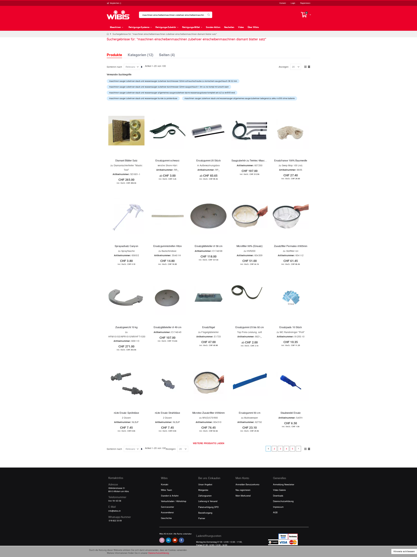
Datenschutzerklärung (283, 501)
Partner (201, 518)
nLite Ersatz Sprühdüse (126, 412)
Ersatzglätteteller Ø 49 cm (167, 327)
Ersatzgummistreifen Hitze (167, 246)
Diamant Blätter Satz (126, 160)
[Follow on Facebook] (181, 540)
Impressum (278, 506)
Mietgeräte (203, 489)
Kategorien (140, 53)
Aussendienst (167, 512)
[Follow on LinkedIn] (168, 540)
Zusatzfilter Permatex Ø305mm (290, 246)
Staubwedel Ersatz (290, 412)
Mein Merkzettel (243, 495)
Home (108, 34)
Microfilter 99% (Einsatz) (250, 246)
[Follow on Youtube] (175, 540)
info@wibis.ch (114, 510)
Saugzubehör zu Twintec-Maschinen (250, 160)
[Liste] (309, 67)
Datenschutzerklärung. (158, 552)
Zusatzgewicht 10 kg (126, 327)
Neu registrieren (243, 489)
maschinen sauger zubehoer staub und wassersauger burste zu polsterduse (143, 98)
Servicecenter (167, 506)
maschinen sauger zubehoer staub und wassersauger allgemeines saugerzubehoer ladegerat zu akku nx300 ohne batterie (240, 98)
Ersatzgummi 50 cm (249, 412)
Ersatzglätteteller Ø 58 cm (209, 246)
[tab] (117, 52)
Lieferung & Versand (207, 501)
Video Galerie (279, 489)
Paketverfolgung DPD (208, 507)
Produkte (114, 54)
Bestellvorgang (205, 512)
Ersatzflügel (208, 327)
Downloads (278, 495)
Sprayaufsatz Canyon (126, 246)
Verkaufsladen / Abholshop (173, 501)
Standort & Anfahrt (170, 495)
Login (293, 3)
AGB (275, 512)
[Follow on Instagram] (162, 540)
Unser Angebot (205, 484)
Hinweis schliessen (404, 551)
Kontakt (283, 3)
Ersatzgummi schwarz (167, 160)
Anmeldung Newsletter (283, 484)
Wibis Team (166, 489)
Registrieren (305, 3)
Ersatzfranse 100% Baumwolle (290, 160)
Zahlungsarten (205, 495)
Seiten (167, 53)
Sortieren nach (114, 66)
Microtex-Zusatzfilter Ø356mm (208, 412)
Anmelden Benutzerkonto (247, 484)
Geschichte (166, 518)
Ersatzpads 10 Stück (290, 327)
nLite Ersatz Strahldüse (167, 412)
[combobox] (175, 15)
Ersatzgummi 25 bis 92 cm (249, 327)
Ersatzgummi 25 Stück (208, 160)
